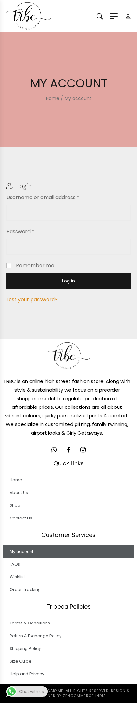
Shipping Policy (25, 648)
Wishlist (17, 577)
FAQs (15, 564)
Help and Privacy (27, 674)
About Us (19, 493)
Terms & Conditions (30, 623)
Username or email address (42, 197)
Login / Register (128, 16)
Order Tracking (25, 590)
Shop (15, 505)
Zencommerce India (84, 695)
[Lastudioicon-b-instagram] (83, 450)
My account (21, 551)
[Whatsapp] (54, 450)
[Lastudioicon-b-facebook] (68, 450)
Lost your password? (32, 299)
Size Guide (21, 661)
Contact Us (21, 518)
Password (20, 231)
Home (16, 480)
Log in (68, 281)
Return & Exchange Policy (35, 636)
